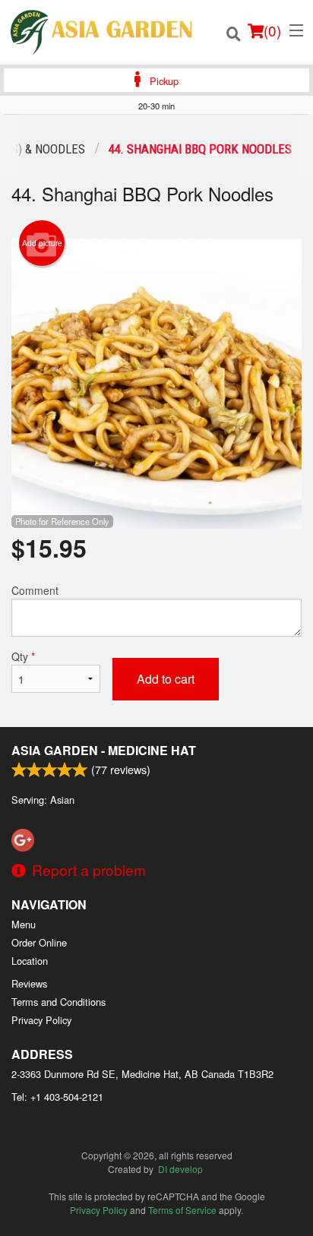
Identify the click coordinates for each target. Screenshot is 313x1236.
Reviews (29, 983)
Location (29, 960)
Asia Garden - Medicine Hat (103, 750)
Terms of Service (182, 1209)
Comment (34, 590)
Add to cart (165, 679)
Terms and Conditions (58, 1001)
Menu (23, 924)
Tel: (57, 1096)
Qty (23, 656)
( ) (272, 30)
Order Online (39, 942)
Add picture (42, 243)
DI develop (180, 1168)
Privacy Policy (41, 1020)
